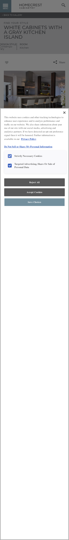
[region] (34, 324)
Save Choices (34, 202)
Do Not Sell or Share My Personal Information (28, 146)
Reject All (34, 182)
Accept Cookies (34, 192)
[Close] (64, 112)
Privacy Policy (28, 139)
